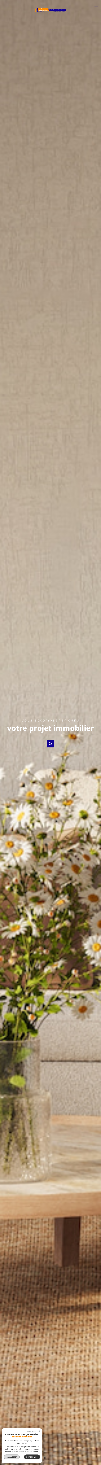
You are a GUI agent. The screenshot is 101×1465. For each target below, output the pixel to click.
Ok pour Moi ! (32, 1457)
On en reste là (32, 1431)
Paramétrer (12, 1457)
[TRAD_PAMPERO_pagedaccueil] (50, 11)
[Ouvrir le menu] (97, 6)
